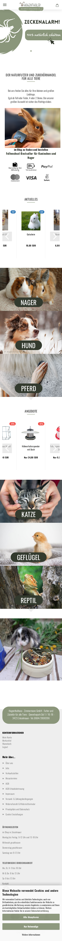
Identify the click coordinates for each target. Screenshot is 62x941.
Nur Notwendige (31, 926)
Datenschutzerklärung (40, 910)
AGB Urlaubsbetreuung (15, 788)
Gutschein (31, 234)
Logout (5, 747)
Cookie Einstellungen (14, 814)
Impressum (10, 793)
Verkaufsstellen (12, 773)
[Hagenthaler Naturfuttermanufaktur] (31, 7)
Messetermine (11, 778)
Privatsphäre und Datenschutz (18, 809)
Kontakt (5, 883)
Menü (5, 5)
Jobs (7, 768)
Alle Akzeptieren (31, 917)
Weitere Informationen (31, 934)
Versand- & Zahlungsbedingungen (19, 798)
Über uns (9, 763)
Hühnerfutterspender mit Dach (31, 448)
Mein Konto (7, 737)
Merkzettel (6, 740)
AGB (7, 783)
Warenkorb (6, 743)
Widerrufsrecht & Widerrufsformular (20, 804)
